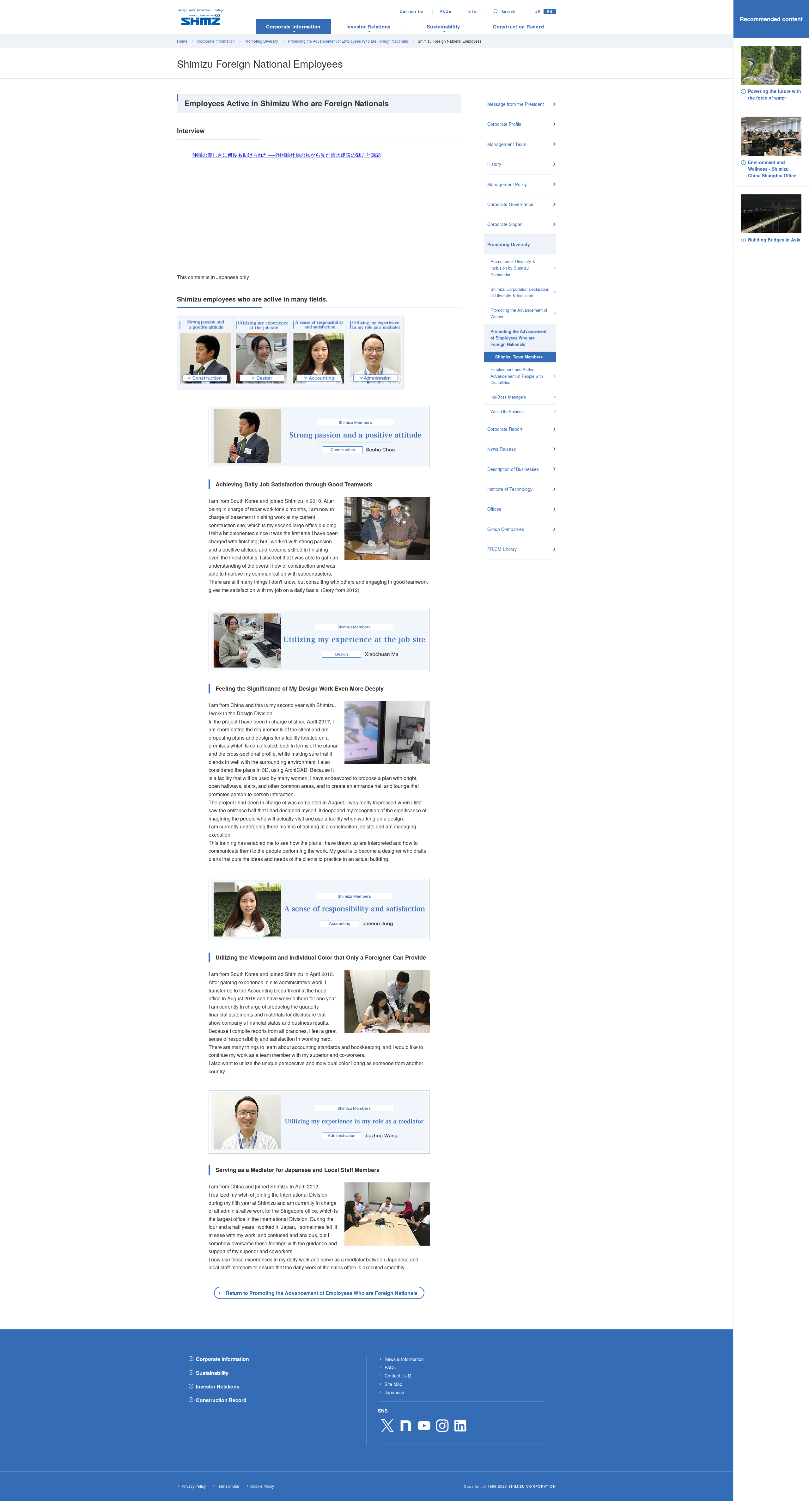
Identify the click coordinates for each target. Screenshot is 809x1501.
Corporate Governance (510, 204)
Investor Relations (218, 1386)
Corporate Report (504, 429)
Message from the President (515, 104)
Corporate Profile (504, 124)
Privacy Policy (194, 1486)
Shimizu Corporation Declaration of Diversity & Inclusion (519, 292)
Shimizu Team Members (519, 357)
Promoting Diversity (261, 41)
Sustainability (212, 1373)
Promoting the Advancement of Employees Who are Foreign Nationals (348, 41)
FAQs (446, 11)
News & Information (404, 1359)
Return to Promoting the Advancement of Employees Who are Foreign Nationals (321, 1293)
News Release (501, 449)
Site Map (393, 1384)
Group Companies (505, 529)
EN (549, 11)
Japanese (394, 1392)
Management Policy (507, 184)
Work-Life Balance (507, 411)
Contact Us (412, 11)
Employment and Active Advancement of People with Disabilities (516, 376)
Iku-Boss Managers (508, 397)
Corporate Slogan (505, 224)
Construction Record (221, 1400)
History (494, 164)
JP (537, 11)
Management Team (506, 144)
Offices (494, 509)
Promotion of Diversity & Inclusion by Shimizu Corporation (512, 268)
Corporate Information (216, 41)
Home (182, 41)
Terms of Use (228, 1486)
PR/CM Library (502, 549)
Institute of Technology (509, 489)
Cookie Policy (262, 1486)
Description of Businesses (513, 469)
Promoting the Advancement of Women (518, 313)
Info (472, 11)
